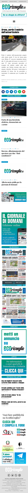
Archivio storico (13, 1)
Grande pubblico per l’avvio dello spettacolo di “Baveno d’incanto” (12, 389)
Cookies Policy (15, 490)
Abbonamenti (4, 1)
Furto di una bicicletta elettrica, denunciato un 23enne (11, 122)
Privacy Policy (8, 490)
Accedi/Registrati (22, 1)
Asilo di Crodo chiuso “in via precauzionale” (11, 396)
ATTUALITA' (4, 161)
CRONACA (4, 99)
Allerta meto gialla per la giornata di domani (11, 183)
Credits (21, 490)
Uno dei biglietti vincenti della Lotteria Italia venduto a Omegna (12, 382)
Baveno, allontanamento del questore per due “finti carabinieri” (12, 153)
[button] (14, 21)
